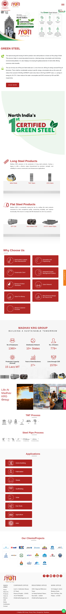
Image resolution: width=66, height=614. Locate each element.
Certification (6, 604)
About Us (5, 591)
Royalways (46, 612)
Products (5, 593)
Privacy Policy (32, 612)
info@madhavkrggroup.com (21, 598)
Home (5, 589)
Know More (12, 85)
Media (5, 602)
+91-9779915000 (18, 595)
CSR (4, 600)
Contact (5, 606)
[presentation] (5, 177)
